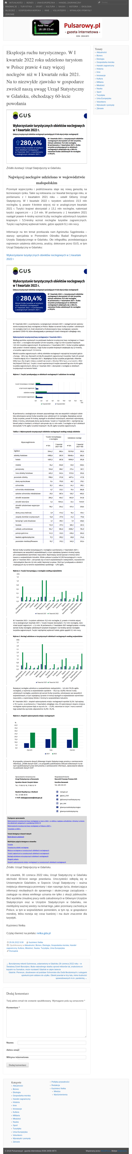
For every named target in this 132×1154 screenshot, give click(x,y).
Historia (73, 6)
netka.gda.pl (44, 933)
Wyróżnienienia (60, 1095)
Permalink (13, 951)
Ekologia (86, 6)
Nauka (62, 6)
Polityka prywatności (60, 1082)
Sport (39, 6)
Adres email (12, 1050)
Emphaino (122, 1151)
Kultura (50, 6)
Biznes (30, 3)
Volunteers (59, 10)
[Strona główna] (6, 2)
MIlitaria (100, 82)
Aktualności (16, 3)
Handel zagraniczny (70, 3)
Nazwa (10, 1042)
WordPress (106, 1151)
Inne (47, 10)
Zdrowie (9, 14)
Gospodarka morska (30, 10)
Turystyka (26, 6)
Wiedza (57, 1091)
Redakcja (56, 1085)
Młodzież (10, 10)
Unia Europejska (46, 3)
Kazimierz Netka (36, 942)
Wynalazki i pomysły (81, 10)
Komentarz (13, 1007)
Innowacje (11, 6)
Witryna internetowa (17, 1057)
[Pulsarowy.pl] (66, 37)
